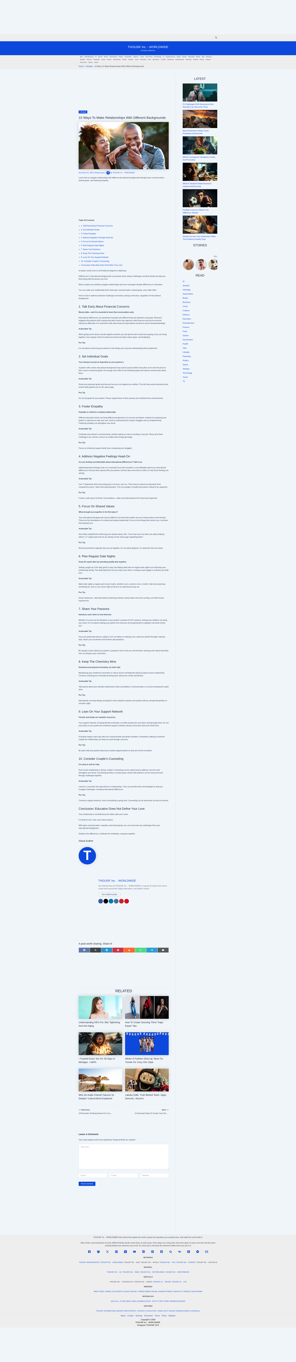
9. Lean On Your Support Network (94, 257)
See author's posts (109, 894)
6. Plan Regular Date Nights (92, 245)
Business (209, 57)
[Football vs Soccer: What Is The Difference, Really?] (200, 198)
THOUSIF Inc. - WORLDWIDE (148, 47)
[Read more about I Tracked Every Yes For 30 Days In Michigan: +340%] (100, 1044)
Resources (83, 62)
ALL (215, 256)
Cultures (208, 59)
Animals (195, 59)
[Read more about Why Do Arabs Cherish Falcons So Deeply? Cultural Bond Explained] (100, 1080)
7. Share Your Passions (90, 249)
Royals (109, 59)
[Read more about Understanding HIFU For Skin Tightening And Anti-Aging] (100, 1007)
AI (163, 57)
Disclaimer (148, 1316)
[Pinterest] (152, 1251)
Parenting (143, 59)
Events (100, 57)
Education (191, 57)
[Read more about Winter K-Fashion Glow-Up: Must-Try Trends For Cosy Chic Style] (147, 1044)
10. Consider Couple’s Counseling (95, 261)
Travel (137, 59)
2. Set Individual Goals (90, 230)
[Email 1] (206, 1251)
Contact (130, 1316)
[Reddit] (161, 1251)
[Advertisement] (148, 17)
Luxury (103, 59)
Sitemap (139, 1316)
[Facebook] (89, 1251)
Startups (82, 59)
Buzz (81, 57)
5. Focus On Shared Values (92, 241)
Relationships (179, 59)
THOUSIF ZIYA (152, 1325)
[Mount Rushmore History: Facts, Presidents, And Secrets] (200, 119)
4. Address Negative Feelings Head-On (97, 238)
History (202, 59)
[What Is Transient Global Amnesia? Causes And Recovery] (200, 172)
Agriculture (156, 59)
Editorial (172, 1316)
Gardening (170, 59)
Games (184, 57)
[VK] (179, 1251)
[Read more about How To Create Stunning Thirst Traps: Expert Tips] (147, 1007)
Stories (90, 62)
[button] (216, 37)
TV (96, 57)
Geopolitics (128, 57)
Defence (136, 57)
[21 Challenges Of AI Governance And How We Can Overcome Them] (200, 92)
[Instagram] (116, 1251)
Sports (106, 57)
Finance (89, 59)
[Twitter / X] (107, 1251)
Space (179, 57)
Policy (164, 1316)
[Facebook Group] (98, 1251)
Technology (157, 57)
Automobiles (117, 59)
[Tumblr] (188, 1251)
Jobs (203, 57)
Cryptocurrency (170, 57)
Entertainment (89, 57)
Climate (163, 59)
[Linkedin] (143, 1251)
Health (124, 59)
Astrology (188, 59)
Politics (121, 57)
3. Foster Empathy (88, 234)
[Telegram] (197, 1251)
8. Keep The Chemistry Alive (92, 253)
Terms (157, 1316)
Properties (96, 59)
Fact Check (149, 57)
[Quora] (170, 1251)
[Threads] (125, 1251)
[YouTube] (134, 1251)
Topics (96, 62)
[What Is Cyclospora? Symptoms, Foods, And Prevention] (200, 145)
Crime (142, 57)
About (123, 1316)
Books (198, 57)
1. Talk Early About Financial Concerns (97, 226)
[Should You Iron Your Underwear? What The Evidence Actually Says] (200, 225)
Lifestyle (130, 59)
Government (113, 57)
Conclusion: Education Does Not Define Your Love (101, 265)
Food (149, 59)
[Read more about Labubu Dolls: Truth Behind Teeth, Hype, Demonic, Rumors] (147, 1080)
